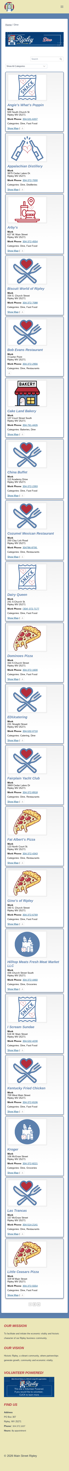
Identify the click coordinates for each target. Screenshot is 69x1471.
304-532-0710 (30, 731)
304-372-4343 (30, 853)
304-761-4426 (30, 425)
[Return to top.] (22, 128)
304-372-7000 (30, 180)
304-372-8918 (30, 792)
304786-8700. (30, 547)
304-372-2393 (30, 486)
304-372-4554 (30, 241)
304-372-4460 (30, 979)
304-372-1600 (30, 670)
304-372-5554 (30, 1286)
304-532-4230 (30, 1041)
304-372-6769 (30, 914)
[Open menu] (62, 6)
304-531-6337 (30, 119)
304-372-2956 (30, 364)
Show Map (13, 128)
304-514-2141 (30, 1224)
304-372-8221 (30, 1163)
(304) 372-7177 (31, 608)
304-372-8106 (30, 1102)
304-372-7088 (30, 302)
